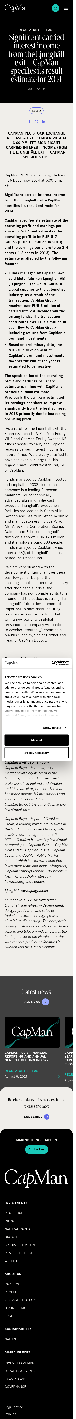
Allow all (36, 739)
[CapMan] (17, 8)
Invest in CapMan (19, 1363)
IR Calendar (15, 1379)
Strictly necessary (36, 752)
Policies (10, 1414)
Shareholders (17, 1352)
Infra (9, 1221)
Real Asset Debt (19, 1253)
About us (13, 1274)
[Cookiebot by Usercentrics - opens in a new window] (52, 663)
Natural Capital (18, 1229)
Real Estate (15, 1213)
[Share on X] (37, 121)
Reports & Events (20, 1371)
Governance (15, 1386)
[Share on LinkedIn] (44, 121)
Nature (11, 1339)
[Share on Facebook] (29, 121)
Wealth (11, 1261)
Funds (10, 1316)
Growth (12, 1237)
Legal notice (14, 1407)
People (11, 1292)
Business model (18, 1308)
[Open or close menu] (64, 8)
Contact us (36, 1149)
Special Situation (20, 1245)
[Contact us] (55, 8)
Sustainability (18, 1329)
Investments (16, 1203)
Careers (12, 1284)
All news (32, 1002)
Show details (52, 727)
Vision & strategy (20, 1300)
